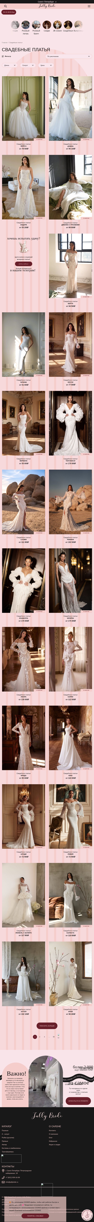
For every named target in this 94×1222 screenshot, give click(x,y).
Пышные (5, 1130)
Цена (42, 65)
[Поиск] (5, 6)
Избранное (53, 1141)
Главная (4, 42)
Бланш (24, 382)
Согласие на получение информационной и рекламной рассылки (69, 1212)
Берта (70, 303)
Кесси (70, 382)
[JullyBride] (47, 6)
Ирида (23, 775)
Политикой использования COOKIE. (27, 1210)
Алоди (23, 854)
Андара (23, 225)
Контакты (52, 1130)
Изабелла (23, 618)
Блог (50, 1137)
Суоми (24, 539)
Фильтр (8, 56)
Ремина (70, 539)
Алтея (23, 1011)
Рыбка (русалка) (8, 1137)
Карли (70, 697)
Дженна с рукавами (70, 225)
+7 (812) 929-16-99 (13, 1177)
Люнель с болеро (23, 933)
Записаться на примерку (78, 1101)
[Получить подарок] (11, 1158)
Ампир (4, 1144)
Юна (70, 775)
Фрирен (70, 618)
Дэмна (70, 146)
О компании (53, 1134)
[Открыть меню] (89, 6)
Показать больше (47, 1026)
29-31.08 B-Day (9, 12)
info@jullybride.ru (12, 1182)
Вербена (23, 461)
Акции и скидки (54, 1144)
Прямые (5, 1141)
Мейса (23, 146)
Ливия (70, 854)
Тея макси (70, 461)
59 (54, 1037)
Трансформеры (8, 1152)
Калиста (70, 933)
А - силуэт (5, 1134)
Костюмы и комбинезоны (11, 1148)
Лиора (23, 697)
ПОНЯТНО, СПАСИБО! (35, 1216)
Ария (70, 1011)
